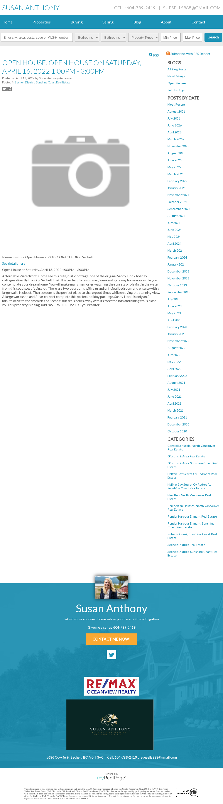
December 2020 (178, 424)
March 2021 (175, 410)
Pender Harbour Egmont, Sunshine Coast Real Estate (191, 525)
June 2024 (174, 229)
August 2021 (176, 382)
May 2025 (174, 167)
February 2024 (177, 257)
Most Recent (176, 104)
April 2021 (174, 403)
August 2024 (176, 216)
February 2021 (177, 417)
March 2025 (175, 174)
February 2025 (177, 181)
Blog (137, 22)
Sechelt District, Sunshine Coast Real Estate (42, 82)
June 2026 (174, 125)
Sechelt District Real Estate (186, 545)
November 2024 (178, 195)
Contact (198, 22)
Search (213, 37)
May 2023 (174, 313)
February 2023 (177, 327)
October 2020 (177, 431)
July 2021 (173, 389)
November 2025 (178, 146)
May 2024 (174, 236)
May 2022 (174, 362)
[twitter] (111, 654)
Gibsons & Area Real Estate (186, 456)
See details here (13, 263)
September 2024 (178, 209)
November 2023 (178, 278)
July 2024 (173, 222)
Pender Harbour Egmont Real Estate (192, 516)
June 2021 (174, 396)
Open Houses (176, 83)
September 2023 (178, 292)
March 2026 (175, 139)
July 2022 (173, 355)
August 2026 (176, 111)
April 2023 (174, 320)
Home (7, 22)
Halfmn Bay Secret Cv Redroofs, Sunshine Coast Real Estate (189, 486)
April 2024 (174, 243)
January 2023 (176, 334)
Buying (77, 22)
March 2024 (175, 250)
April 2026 (174, 132)
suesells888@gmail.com (192, 7)
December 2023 (178, 271)
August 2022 (176, 348)
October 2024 (177, 202)
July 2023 (173, 299)
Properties (41, 22)
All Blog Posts (176, 69)
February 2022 (177, 375)
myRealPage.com (111, 778)
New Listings (176, 76)
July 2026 (173, 118)
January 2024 (176, 264)
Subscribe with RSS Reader (190, 53)
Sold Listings (176, 90)
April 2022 (174, 368)
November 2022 (178, 341)
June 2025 (174, 160)
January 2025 (176, 188)
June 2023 (174, 306)
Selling (107, 22)
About (166, 22)
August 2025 (176, 153)
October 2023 (177, 285)
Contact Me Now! (111, 639)
